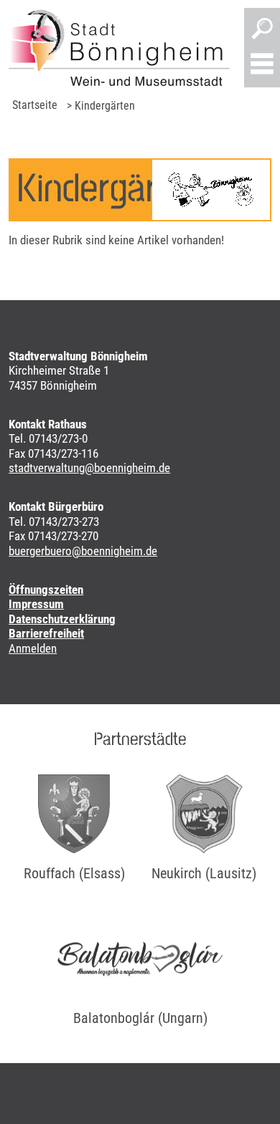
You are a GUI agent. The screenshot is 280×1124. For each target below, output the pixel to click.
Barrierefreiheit (46, 633)
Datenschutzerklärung (62, 619)
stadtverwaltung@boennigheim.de (89, 468)
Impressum (36, 604)
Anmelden (33, 648)
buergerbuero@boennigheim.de (83, 551)
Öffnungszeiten (46, 589)
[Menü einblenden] (262, 65)
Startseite (34, 105)
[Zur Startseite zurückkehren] (119, 47)
